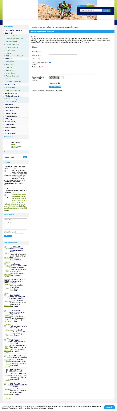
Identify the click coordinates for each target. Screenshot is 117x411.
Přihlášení (90, 6)
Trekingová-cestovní (12, 76)
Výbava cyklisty (10, 87)
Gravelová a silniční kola (13, 82)
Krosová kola (10, 62)
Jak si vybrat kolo (28, 22)
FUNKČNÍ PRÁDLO (11, 116)
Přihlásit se (15, 147)
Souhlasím (109, 407)
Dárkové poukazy (10, 127)
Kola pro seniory (11, 70)
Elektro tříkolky (10, 50)
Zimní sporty (9, 110)
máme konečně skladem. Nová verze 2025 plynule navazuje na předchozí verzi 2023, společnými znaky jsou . (15, 202)
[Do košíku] (7, 144)
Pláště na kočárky (11, 99)
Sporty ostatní (9, 125)
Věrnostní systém (10, 133)
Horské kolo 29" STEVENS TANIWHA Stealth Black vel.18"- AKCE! (17, 249)
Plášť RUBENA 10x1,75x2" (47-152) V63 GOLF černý (18, 341)
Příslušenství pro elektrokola (14, 56)
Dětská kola (9, 67)
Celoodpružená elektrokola (14, 39)
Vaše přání (7, 223)
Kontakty (40, 22)
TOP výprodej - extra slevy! (14, 30)
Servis (7, 130)
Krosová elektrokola (12, 41)
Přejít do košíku (16, 146)
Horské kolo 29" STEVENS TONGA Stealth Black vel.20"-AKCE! (18, 265)
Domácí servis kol (11, 93)
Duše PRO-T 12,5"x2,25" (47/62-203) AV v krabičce (18, 356)
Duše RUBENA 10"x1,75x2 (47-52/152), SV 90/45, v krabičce (17, 296)
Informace (14, 22)
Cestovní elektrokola (12, 44)
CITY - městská (10, 73)
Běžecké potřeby (10, 122)
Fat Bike (8, 53)
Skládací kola (10, 79)
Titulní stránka (47, 27)
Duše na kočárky (11, 102)
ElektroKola (8, 33)
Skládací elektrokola (12, 47)
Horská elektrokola (12, 36)
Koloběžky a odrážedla (12, 107)
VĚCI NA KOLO (10, 84)
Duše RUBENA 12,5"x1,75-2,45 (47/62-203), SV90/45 (17, 312)
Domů (6, 22)
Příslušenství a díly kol (13, 90)
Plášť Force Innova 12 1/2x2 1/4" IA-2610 (17, 370)
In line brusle (9, 104)
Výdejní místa (51, 22)
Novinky (55, 27)
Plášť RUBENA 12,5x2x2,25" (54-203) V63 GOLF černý (18, 385)
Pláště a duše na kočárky (13, 96)
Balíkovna (63, 22)
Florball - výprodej (10, 113)
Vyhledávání (81, 6)
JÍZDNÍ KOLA (9, 59)
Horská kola (9, 64)
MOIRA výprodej (10, 119)
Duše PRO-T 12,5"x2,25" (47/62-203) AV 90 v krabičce (18, 281)
